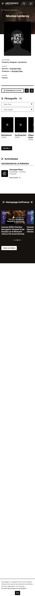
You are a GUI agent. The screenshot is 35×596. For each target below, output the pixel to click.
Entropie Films (15, 69)
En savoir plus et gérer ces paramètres (13, 588)
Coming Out (20, 135)
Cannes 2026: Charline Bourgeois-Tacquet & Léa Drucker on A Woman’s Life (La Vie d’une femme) (12, 230)
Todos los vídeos (9, 248)
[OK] (17, 593)
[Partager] (27, 91)
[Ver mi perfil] (30, 4)
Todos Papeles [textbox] (8, 110)
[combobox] (17, 104)
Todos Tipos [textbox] (7, 104)
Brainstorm (6, 135)
